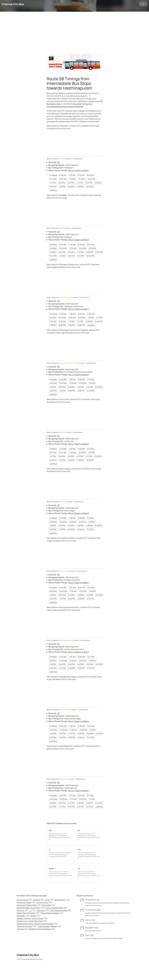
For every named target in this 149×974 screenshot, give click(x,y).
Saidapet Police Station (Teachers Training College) (37, 924)
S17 (79, 830)
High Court (22, 910)
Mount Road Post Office (60, 910)
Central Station (62, 900)
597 (98, 900)
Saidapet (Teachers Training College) (32, 918)
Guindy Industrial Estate (56, 908)
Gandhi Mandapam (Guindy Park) (31, 908)
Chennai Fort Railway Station (29, 905)
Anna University (24, 900)
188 (50, 830)
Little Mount (42, 910)
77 (50, 849)
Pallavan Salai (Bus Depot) (28, 913)
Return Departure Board (78, 170)
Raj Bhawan (23, 916)
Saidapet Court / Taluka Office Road (32, 921)
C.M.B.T (49, 900)
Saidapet (35, 916)
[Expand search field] (143, 4)
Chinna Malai (48, 905)
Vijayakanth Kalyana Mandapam (42, 929)
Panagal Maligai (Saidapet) (51, 913)
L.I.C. (32, 910)
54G (79, 849)
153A (98, 910)
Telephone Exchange (26, 926)
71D (79, 868)
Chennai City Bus (13, 4)
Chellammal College (26, 902)
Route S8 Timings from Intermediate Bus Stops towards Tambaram (70, 105)
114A (96, 928)
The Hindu (22, 929)
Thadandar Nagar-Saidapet (49, 926)
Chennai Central (44, 902)
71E (94, 920)
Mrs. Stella (88, 928)
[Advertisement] (74, 30)
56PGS (51, 868)
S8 (58, 162)
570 (92, 935)
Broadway (38, 900)
